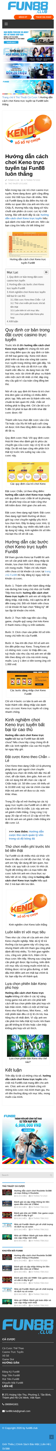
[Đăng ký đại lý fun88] (28, 37)
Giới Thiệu (8, 1444)
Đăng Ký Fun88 (10, 1371)
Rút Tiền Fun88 (10, 1379)
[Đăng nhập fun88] (28, 87)
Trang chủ (7, 97)
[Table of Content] (46, 272)
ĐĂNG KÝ (23, 17)
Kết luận (13, 321)
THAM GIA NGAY (44, 17)
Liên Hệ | (46, 1444)
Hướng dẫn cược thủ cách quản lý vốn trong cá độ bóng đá (26, 835)
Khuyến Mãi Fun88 (12, 1382)
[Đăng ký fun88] (28, 1138)
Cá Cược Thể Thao (13, 1348)
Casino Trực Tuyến (12, 1352)
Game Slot (8, 1359)
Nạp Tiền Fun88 (11, 1375)
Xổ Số (5, 1355)
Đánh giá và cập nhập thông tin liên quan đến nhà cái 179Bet (31, 1203)
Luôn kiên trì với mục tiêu (26, 310)
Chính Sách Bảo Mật (27, 1444)
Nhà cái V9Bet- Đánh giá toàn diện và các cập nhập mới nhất (32, 1236)
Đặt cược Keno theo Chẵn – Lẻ (29, 299)
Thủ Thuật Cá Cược (27, 97)
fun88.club (31, 1428)
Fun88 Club (13, 180)
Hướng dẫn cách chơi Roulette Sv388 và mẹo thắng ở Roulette (33, 1191)
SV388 (6, 1448)
